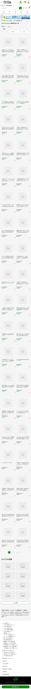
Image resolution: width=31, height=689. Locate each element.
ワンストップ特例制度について (10, 636)
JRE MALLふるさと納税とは (9, 652)
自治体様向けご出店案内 (7, 669)
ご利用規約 (4, 671)
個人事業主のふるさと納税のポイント (11, 644)
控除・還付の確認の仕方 (8, 638)
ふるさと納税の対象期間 (8, 629)
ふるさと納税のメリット (8, 631)
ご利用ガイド (4, 661)
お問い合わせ (4, 666)
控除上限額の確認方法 (8, 639)
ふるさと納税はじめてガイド (9, 624)
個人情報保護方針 (5, 674)
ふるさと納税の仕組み (8, 628)
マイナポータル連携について (9, 634)
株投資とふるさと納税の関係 (9, 641)
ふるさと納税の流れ (7, 626)
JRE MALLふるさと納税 (6, 20)
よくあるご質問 (5, 663)
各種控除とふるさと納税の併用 (10, 643)
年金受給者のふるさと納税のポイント (11, 648)
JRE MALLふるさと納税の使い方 (10, 654)
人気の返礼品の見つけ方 (8, 655)
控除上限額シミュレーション (7, 658)
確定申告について (7, 633)
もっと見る (15, 602)
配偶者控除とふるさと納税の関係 (10, 646)
